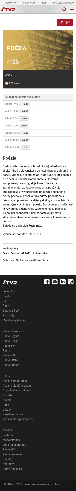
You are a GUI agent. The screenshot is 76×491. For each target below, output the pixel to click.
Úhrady (7, 409)
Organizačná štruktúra (16, 390)
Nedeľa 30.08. (16, 111)
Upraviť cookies (12, 469)
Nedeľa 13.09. (16, 140)
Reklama (8, 435)
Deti (44, 2)
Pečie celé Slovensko (62, 2)
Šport (6, 306)
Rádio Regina (11, 336)
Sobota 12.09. (16, 132)
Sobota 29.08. (16, 103)
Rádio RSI (9, 355)
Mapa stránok (11, 440)
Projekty (8, 459)
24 (4, 301)
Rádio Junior (11, 365)
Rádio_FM (9, 345)
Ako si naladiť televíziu (17, 385)
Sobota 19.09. (16, 147)
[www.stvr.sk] (10, 282)
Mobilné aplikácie (14, 320)
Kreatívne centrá (13, 414)
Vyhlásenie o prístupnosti (18, 419)
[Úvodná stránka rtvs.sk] (8, 9)
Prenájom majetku (14, 454)
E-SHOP (7, 430)
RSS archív (15, 83)
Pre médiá (9, 449)
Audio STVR (12, 2)
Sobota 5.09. (15, 118)
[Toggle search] (64, 9)
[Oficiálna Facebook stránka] (47, 281)
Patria (6, 350)
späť (68, 22)
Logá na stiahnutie (14, 444)
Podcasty (8, 315)
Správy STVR (30, 2)
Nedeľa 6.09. (15, 125)
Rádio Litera (10, 360)
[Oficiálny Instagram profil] (70, 281)
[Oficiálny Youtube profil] (55, 281)
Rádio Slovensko (13, 331)
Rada (6, 405)
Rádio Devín (10, 341)
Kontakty (8, 464)
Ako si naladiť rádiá (15, 381)
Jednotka (8, 291)
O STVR (7, 376)
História (7, 395)
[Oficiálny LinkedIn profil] (62, 281)
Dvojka (7, 296)
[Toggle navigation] (72, 9)
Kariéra (7, 400)
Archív (8, 74)
